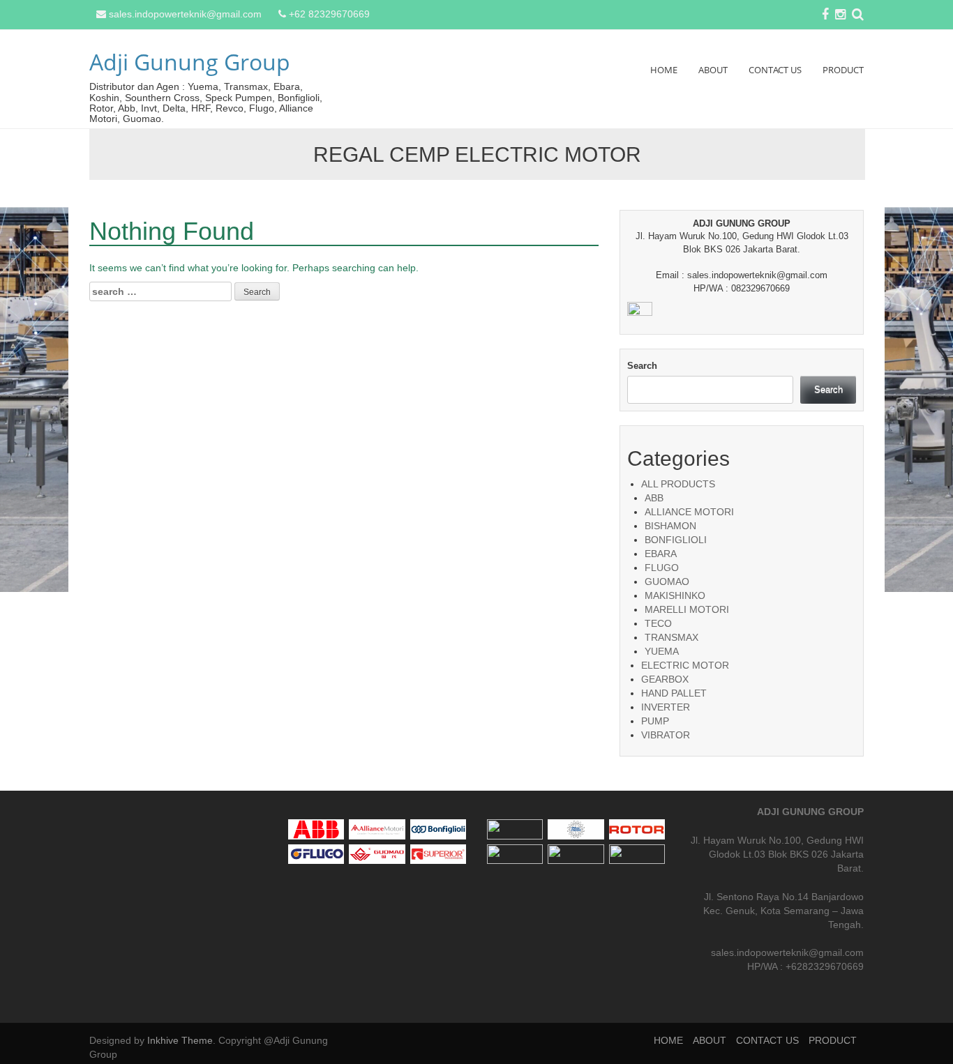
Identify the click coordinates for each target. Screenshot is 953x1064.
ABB (654, 497)
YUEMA (662, 651)
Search (642, 365)
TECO (658, 623)
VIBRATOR (665, 734)
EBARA (661, 553)
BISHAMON (670, 525)
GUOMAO (667, 581)
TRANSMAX (671, 637)
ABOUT (713, 69)
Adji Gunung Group (189, 62)
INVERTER (665, 707)
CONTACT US (775, 69)
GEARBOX (665, 679)
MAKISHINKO (675, 595)
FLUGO (662, 567)
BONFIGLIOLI (676, 539)
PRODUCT (843, 69)
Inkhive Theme (180, 1040)
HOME (663, 69)
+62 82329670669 (329, 14)
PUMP (655, 721)
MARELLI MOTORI (687, 609)
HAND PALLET (674, 693)
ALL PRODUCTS (678, 483)
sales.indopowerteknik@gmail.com (185, 14)
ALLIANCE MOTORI (689, 511)
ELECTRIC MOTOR (685, 665)
